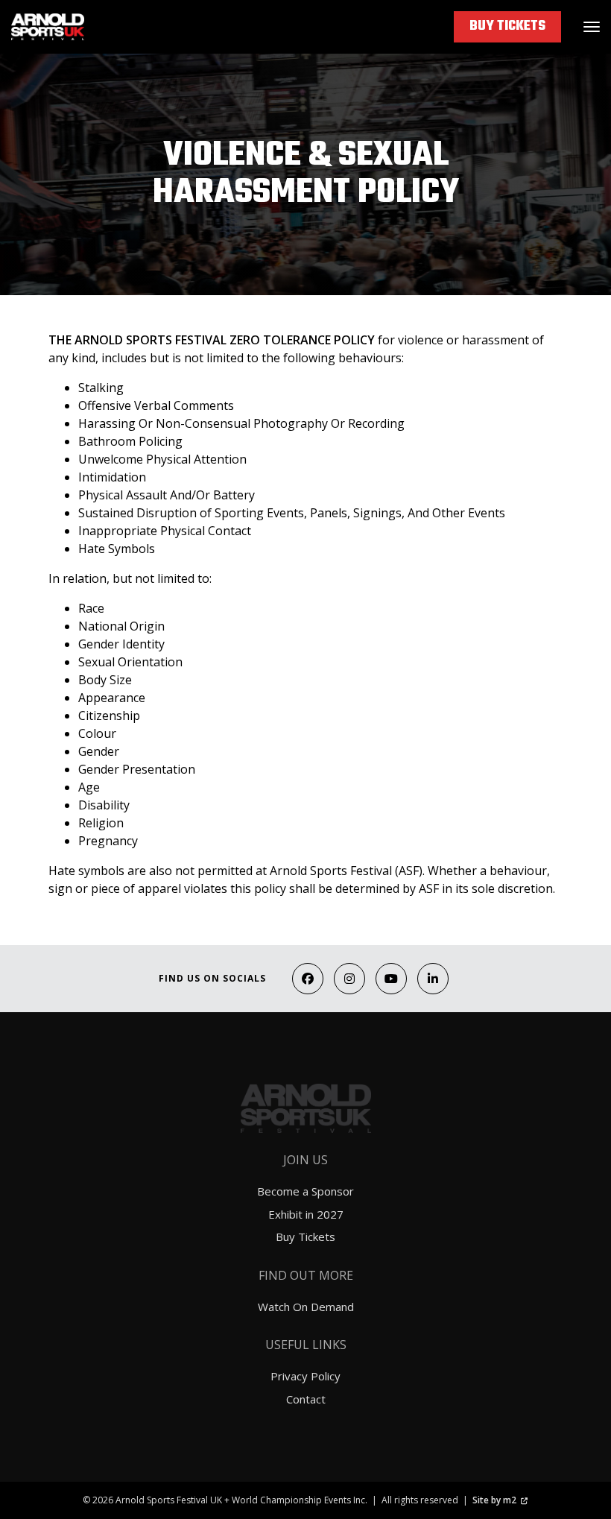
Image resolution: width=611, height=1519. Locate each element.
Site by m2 (494, 1500)
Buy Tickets (507, 26)
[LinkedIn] (433, 978)
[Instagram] (349, 978)
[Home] (47, 26)
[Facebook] (307, 978)
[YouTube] (391, 978)
